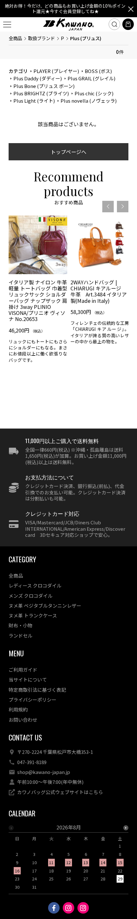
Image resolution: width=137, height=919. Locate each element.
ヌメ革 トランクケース (33, 615)
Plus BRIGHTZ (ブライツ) (41, 93)
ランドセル (20, 635)
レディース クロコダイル (35, 585)
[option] (38, 291)
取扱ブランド (41, 38)
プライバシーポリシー (32, 699)
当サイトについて (28, 679)
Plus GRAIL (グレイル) (91, 78)
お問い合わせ (23, 719)
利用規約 (18, 709)
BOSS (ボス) (98, 71)
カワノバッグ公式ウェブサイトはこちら (60, 792)
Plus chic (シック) (94, 93)
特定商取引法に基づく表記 (37, 689)
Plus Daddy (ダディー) (37, 78)
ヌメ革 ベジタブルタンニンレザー (45, 605)
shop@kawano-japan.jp (43, 772)
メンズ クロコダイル (31, 595)
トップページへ (68, 152)
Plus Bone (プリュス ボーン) (44, 86)
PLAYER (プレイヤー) (56, 71)
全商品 (15, 38)
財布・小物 (20, 625)
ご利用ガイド (23, 669)
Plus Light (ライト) (34, 100)
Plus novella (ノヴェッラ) (89, 100)
